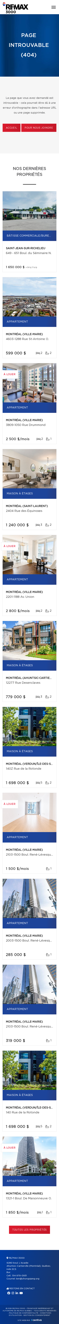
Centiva (36, 1320)
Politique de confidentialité (23, 1313)
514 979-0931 (19, 1276)
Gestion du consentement (36, 1315)
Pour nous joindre (39, 128)
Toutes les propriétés (29, 1230)
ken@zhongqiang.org (27, 1279)
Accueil (11, 128)
